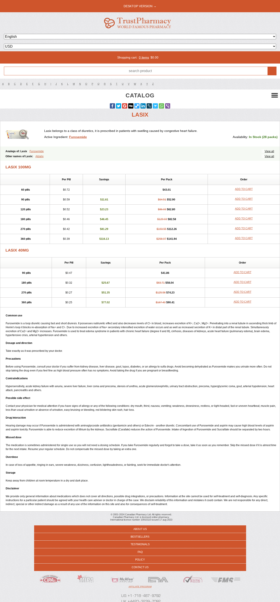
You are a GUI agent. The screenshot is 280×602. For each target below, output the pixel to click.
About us (140, 529)
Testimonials (140, 544)
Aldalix (39, 156)
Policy (140, 559)
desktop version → (140, 6)
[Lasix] (24, 134)
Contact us (140, 567)
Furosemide (78, 137)
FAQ (140, 552)
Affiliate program (140, 586)
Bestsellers (140, 536)
